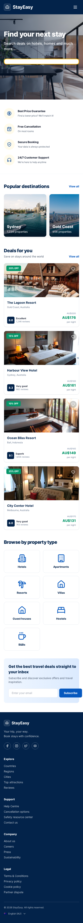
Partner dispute (13, 892)
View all (74, 186)
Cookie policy (12, 886)
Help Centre (11, 806)
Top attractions (13, 782)
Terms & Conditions (16, 876)
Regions (9, 771)
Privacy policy (13, 881)
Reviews (9, 787)
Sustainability (12, 857)
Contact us (11, 822)
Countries (10, 766)
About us (9, 841)
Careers (9, 846)
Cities (7, 776)
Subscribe (70, 693)
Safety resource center (18, 817)
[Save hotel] (73, 269)
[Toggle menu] (75, 7)
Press (7, 852)
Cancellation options (16, 811)
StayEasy (20, 723)
